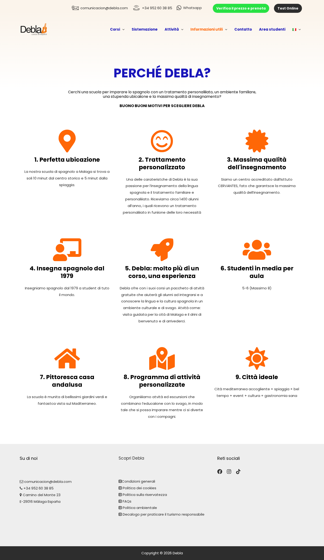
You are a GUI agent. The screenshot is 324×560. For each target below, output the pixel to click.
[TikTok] (238, 471)
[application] (122, 29)
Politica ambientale (140, 507)
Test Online (288, 8)
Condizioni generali (138, 481)
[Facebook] (219, 471)
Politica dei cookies (139, 487)
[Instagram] (229, 471)
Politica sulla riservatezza (145, 494)
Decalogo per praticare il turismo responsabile (163, 514)
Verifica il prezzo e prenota (241, 8)
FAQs (127, 501)
